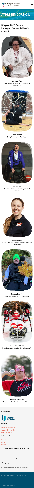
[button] (32, 4)
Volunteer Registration (8, 428)
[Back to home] (10, 4)
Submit (17, 459)
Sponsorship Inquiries (8, 430)
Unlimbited (11, 485)
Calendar (4, 440)
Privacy (3, 444)
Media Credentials (7, 432)
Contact (3, 442)
